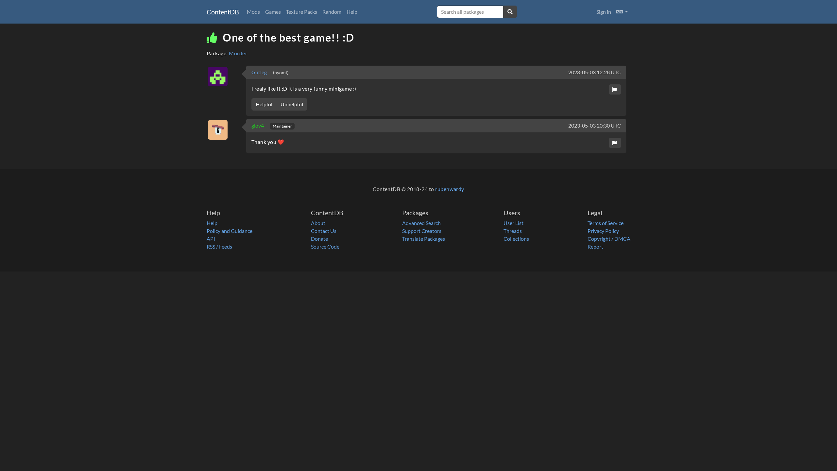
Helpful (264, 104)
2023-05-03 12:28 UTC (594, 72)
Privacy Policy (603, 231)
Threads (513, 231)
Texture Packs (301, 12)
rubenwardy (449, 189)
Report (595, 246)
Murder (238, 53)
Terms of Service (605, 223)
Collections (516, 239)
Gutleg (259, 72)
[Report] (615, 89)
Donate (319, 239)
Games (273, 12)
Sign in (603, 12)
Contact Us (323, 231)
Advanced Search (421, 223)
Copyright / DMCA (609, 239)
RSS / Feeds (219, 246)
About (318, 223)
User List (513, 223)
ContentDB (223, 12)
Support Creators (421, 231)
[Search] (510, 12)
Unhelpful (292, 104)
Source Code (325, 246)
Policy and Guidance (229, 231)
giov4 (258, 125)
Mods (253, 12)
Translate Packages (423, 239)
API (211, 239)
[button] (622, 11)
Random (331, 12)
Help (352, 12)
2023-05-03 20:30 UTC (594, 125)
